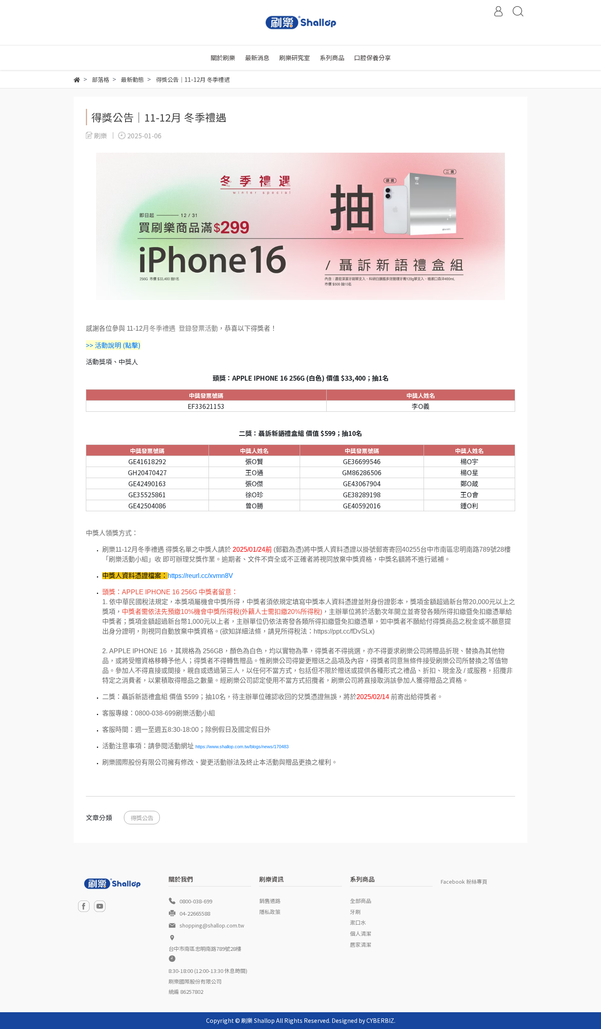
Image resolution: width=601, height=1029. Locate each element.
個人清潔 (360, 933)
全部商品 (360, 901)
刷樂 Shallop (258, 1020)
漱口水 (358, 922)
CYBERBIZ (380, 1020)
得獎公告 (141, 817)
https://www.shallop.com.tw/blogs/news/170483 (242, 746)
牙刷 (355, 912)
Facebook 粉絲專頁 (464, 881)
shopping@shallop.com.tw (211, 925)
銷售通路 (269, 901)
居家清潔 (360, 944)
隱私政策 (269, 912)
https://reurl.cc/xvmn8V (200, 575)
